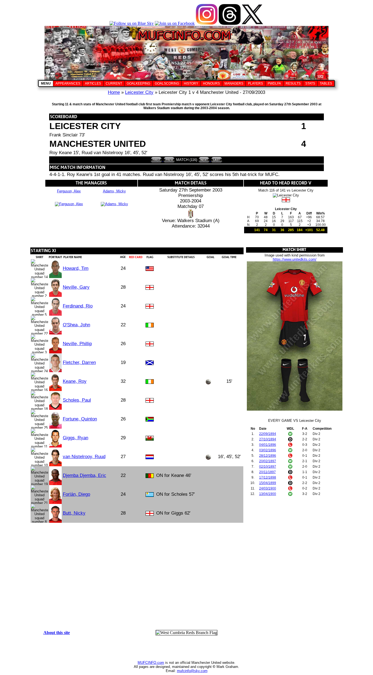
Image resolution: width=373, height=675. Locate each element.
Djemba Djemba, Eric (84, 475)
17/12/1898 (267, 477)
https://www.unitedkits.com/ (294, 259)
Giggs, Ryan (75, 437)
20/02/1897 (267, 461)
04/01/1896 (267, 445)
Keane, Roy (75, 381)
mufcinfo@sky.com (192, 671)
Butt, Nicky (74, 513)
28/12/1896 (267, 456)
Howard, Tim (75, 268)
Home (114, 92)
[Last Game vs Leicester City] (216, 160)
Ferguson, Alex (69, 191)
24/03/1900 (267, 488)
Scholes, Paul (77, 400)
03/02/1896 (267, 450)
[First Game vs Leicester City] (156, 160)
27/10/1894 (267, 439)
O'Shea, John (76, 324)
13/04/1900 (267, 494)
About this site (56, 632)
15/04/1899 (267, 483)
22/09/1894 (267, 434)
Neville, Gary (76, 287)
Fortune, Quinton (80, 419)
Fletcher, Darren (79, 362)
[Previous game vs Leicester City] (168, 160)
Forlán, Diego (76, 494)
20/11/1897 (267, 472)
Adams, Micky (114, 191)
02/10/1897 (267, 466)
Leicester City (139, 92)
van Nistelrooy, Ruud (84, 456)
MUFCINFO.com (151, 663)
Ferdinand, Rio (78, 306)
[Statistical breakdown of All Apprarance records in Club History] (67, 83)
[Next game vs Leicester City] (204, 160)
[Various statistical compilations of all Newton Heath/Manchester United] (310, 83)
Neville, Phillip (77, 343)
